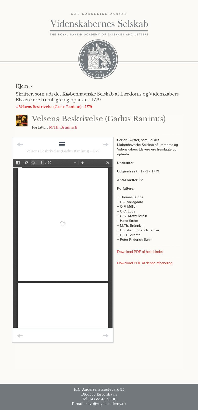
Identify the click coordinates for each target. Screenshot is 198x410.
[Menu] (62, 144)
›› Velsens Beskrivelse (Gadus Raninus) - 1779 (54, 107)
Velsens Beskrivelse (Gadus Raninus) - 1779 (62, 151)
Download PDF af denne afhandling (144, 263)
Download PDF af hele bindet (140, 252)
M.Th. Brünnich (63, 127)
